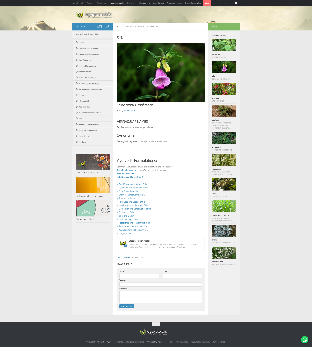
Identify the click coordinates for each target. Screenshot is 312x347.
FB (105, 26)
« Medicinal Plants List (87, 34)
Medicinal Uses (84, 107)
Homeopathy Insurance (178, 342)
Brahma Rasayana (125, 173)
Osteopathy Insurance (156, 342)
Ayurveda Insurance (115, 342)
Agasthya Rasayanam (127, 170)
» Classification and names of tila (132, 184)
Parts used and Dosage (87, 78)
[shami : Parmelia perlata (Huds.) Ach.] (224, 231)
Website (122, 280)
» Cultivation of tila (125, 212)
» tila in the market (125, 216)
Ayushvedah (78, 3)
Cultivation (82, 95)
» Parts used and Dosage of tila (131, 201)
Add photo (139, 257)
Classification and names (88, 48)
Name (122, 271)
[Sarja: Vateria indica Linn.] (224, 184)
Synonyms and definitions (88, 54)
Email (165, 271)
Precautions (83, 118)
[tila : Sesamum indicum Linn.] (224, 67)
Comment (123, 289)
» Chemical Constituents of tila (131, 194)
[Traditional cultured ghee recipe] (93, 185)
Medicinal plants (117, 3)
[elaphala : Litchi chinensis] (224, 89)
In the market (83, 101)
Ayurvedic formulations (87, 130)
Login (207, 3)
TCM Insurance (219, 342)
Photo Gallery (83, 136)
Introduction (83, 42)
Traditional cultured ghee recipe (90, 196)
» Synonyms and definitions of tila (132, 187)
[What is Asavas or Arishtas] (93, 162)
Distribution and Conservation (90, 89)
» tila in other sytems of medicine (132, 226)
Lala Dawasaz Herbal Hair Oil (130, 177)
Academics (101, 3)
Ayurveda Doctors (156, 3)
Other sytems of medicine (88, 124)
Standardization (84, 72)
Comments (125, 257)
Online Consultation (193, 3)
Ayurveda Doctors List (95, 342)
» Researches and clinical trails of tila (133, 222)
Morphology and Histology (88, 83)
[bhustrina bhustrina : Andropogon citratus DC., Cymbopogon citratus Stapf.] (224, 206)
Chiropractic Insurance (135, 342)
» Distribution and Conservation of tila (134, 208)
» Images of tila (124, 233)
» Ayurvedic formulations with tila (132, 230)
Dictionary (131, 3)
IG (97, 26)
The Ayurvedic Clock (85, 219)
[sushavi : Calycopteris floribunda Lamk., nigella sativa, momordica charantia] (224, 111)
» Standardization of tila (128, 198)
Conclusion (82, 142)
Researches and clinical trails (89, 113)
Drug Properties (84, 60)
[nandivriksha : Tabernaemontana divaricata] (224, 253)
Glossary (142, 3)
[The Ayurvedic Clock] (93, 208)
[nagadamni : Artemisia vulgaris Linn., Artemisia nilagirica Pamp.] (224, 160)
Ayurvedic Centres (174, 3)
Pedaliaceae (152, 27)
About (89, 3)
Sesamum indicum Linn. (133, 27)
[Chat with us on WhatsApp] (304, 339)
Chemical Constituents (87, 66)
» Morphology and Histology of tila (132, 205)
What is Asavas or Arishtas (88, 172)
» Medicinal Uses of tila (127, 219)
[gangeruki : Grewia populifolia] (224, 45)
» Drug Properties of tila (127, 191)
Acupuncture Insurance (200, 342)
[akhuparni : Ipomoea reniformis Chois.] (224, 138)
